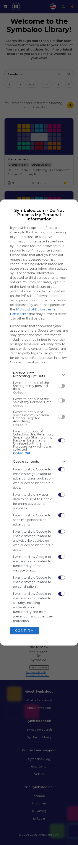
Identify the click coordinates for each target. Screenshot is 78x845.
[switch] (61, 386)
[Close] (69, 208)
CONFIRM (24, 631)
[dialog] (39, 422)
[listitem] (39, 374)
